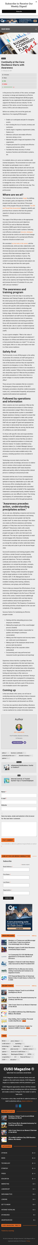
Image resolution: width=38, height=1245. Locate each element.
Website (4, 805)
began (25, 198)
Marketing (5, 1184)
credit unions (7, 1043)
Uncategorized (6, 1220)
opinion (5, 758)
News (3, 1158)
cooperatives (7, 1057)
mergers (28, 1046)
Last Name (7, 882)
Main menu (6, 29)
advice (5, 753)
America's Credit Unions (19, 1051)
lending (5, 1054)
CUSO (5, 1059)
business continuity (18, 753)
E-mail (3, 798)
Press (3, 1173)
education (14, 1059)
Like (5, 81)
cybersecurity (15, 1049)
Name (3, 792)
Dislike (5, 84)
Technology (5, 1163)
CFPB (31, 1054)
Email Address (8, 866)
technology (7, 1046)
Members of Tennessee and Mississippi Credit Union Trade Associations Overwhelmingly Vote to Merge (21, 942)
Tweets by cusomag (7, 1231)
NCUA (5, 1041)
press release (17, 1041)
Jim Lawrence (19, 732)
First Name (7, 874)
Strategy (4, 1168)
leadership (18, 1046)
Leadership (5, 1189)
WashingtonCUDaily (18, 1054)
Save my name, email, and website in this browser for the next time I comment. (17, 817)
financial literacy (26, 1057)
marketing (19, 1043)
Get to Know (5, 1204)
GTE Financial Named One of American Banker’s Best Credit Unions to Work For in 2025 (21, 978)
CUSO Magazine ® (19, 1069)
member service (29, 1049)
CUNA (5, 1049)
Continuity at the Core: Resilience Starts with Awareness (13, 65)
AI (16, 1057)
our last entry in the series (20, 243)
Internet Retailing (8, 1210)
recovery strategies (27, 232)
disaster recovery (25, 755)
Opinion (3, 58)
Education (5, 1179)
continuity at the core (9, 755)
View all (34, 935)
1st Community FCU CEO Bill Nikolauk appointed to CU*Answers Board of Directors (20, 956)
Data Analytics (6, 1194)
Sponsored (5, 1215)
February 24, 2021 (7, 70)
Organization (7, 890)
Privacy (28, 1241)
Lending (4, 1199)
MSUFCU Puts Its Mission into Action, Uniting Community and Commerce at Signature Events (20, 971)
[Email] (25, 742)
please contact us (26, 1101)
